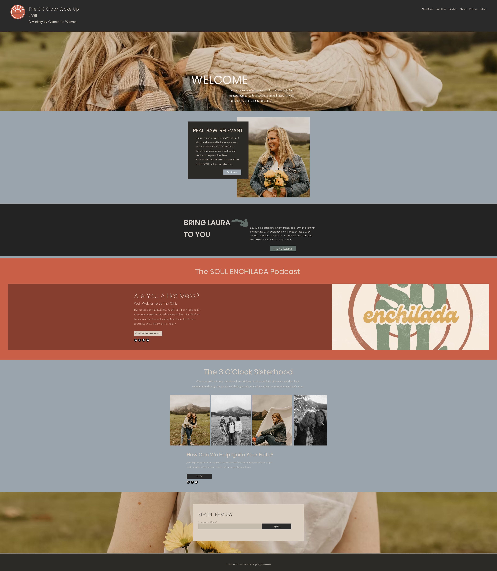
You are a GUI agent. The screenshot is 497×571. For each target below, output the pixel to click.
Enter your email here (207, 522)
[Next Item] (322, 424)
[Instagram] (135, 340)
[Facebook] (139, 340)
